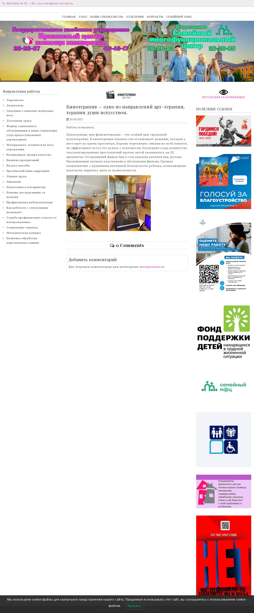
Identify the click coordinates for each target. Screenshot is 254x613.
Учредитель (15, 100)
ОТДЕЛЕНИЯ (135, 16)
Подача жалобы (18, 165)
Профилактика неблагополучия (30, 202)
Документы (15, 105)
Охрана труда (17, 176)
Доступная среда (19, 120)
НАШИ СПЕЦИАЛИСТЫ (106, 16)
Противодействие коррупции (28, 171)
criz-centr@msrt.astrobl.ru (54, 3)
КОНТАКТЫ (155, 16)
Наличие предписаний (23, 160)
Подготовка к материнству (26, 187)
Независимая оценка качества (29, 154)
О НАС (83, 16)
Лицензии (14, 181)
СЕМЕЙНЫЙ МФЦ (179, 16)
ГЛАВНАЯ (69, 16)
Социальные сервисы (22, 227)
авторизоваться (152, 267)
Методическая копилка (24, 233)
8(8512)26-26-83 (16, 3)
